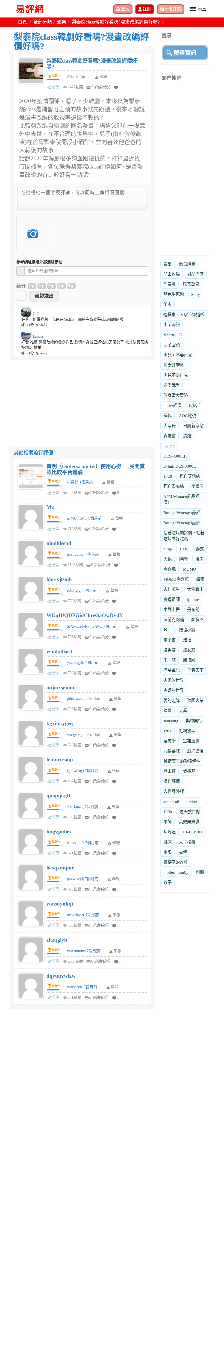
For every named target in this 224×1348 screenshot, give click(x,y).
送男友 (169, 650)
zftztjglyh (56, 940)
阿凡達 (169, 832)
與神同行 (194, 720)
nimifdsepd (58, 543)
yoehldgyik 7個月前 (83, 662)
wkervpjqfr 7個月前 (83, 843)
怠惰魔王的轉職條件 (181, 761)
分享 (56, 87)
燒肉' (183, 559)
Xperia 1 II (172, 334)
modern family (175, 872)
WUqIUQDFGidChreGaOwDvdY (84, 615)
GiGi (36, 314)
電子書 (169, 640)
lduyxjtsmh (59, 579)
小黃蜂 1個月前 (80, 482)
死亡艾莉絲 (189, 476)
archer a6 (171, 801)
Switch (169, 446)
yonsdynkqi (59, 904)
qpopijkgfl (58, 795)
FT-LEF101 (192, 832)
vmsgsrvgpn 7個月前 (83, 735)
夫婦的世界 (173, 690)
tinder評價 (172, 405)
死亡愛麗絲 (173, 486)
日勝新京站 (193, 425)
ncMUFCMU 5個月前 (84, 518)
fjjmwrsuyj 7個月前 (82, 771)
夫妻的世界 (173, 680)
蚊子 (167, 882)
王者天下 (195, 670)
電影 (167, 852)
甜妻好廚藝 (173, 365)
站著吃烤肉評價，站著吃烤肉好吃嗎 (183, 535)
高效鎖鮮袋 (189, 821)
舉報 (110, 482)
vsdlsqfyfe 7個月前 (82, 987)
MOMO (189, 569)
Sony (195, 294)
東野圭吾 (171, 609)
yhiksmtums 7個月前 (83, 951)
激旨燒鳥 (187, 264)
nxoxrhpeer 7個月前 (83, 915)
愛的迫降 (171, 700)
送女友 (189, 650)
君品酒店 (195, 274)
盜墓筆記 (171, 670)
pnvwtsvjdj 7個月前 (82, 879)
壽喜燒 (169, 569)
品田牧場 (171, 274)
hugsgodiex (59, 831)
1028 (167, 476)
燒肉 (199, 559)
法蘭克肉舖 (173, 619)
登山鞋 (169, 771)
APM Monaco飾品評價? (181, 499)
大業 (183, 710)
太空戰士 (195, 589)
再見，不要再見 (177, 355)
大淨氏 (169, 425)
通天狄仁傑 (189, 811)
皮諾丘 (195, 405)
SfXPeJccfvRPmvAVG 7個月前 (92, 626)
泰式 (200, 549)
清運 (187, 435)
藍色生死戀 (173, 294)
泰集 (167, 264)
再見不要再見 (175, 375)
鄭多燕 (197, 619)
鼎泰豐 (169, 284)
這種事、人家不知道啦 (183, 314)
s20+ (167, 730)
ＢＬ (167, 629)
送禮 (187, 640)
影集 (61, 22)
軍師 (167, 821)
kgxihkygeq (59, 723)
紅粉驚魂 (187, 730)
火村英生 (171, 589)
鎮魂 (200, 579)
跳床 (167, 842)
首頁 (22, 22)
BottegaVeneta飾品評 (181, 512)
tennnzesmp (59, 759)
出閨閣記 (171, 324)
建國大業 (195, 700)
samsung (170, 720)
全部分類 (42, 22)
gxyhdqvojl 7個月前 (83, 554)
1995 (183, 549)
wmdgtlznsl (59, 651)
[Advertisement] (82, 398)
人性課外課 (173, 791)
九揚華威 (171, 751)
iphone (193, 599)
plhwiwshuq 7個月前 (83, 699)
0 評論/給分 (99, 493)
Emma (38, 336)
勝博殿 (189, 660)
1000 (167, 811)
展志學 (169, 741)
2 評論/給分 (101, 87)
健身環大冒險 (175, 395)
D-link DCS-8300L (179, 466)
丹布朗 (193, 609)
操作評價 (171, 781)
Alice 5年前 (76, 77)
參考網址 (39, 262)
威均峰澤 (195, 751)
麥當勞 (197, 486)
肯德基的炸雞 (175, 862)
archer (192, 801)
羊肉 (167, 304)
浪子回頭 (171, 345)
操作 (167, 415)
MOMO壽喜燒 (176, 579)
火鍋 (167, 559)
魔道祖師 (171, 599)
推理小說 (187, 629)
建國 (167, 710)
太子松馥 (187, 842)
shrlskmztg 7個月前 (82, 807)
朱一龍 (169, 660)
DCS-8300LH (175, 456)
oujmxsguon (60, 687)
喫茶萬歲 (191, 284)
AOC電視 (187, 415)
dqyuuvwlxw (61, 976)
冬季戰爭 (171, 385)
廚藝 (200, 872)
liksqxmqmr (60, 868)
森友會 (169, 435)
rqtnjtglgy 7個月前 (82, 590)
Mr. (50, 507)
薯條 (183, 852)
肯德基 (189, 771)
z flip (167, 549)
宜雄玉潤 (191, 741)
